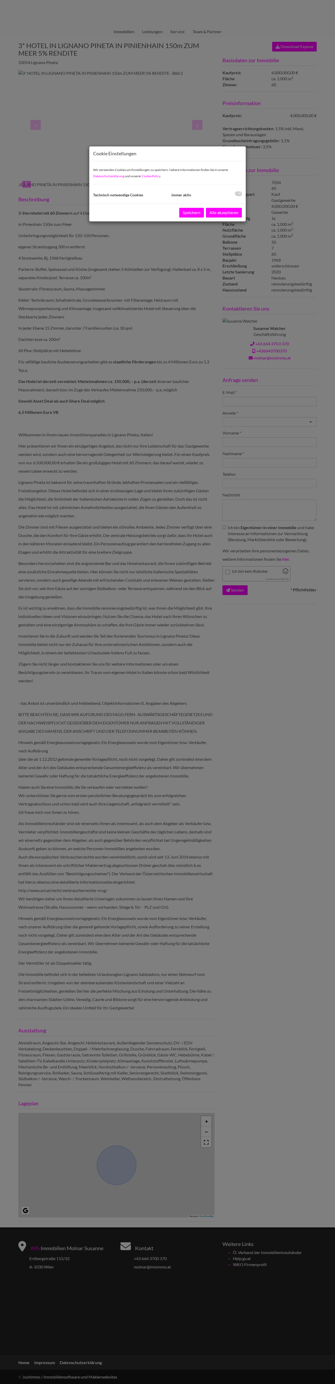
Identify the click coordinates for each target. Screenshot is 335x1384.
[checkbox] (238, 193)
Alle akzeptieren (223, 212)
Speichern (191, 212)
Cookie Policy (151, 176)
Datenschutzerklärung (108, 176)
